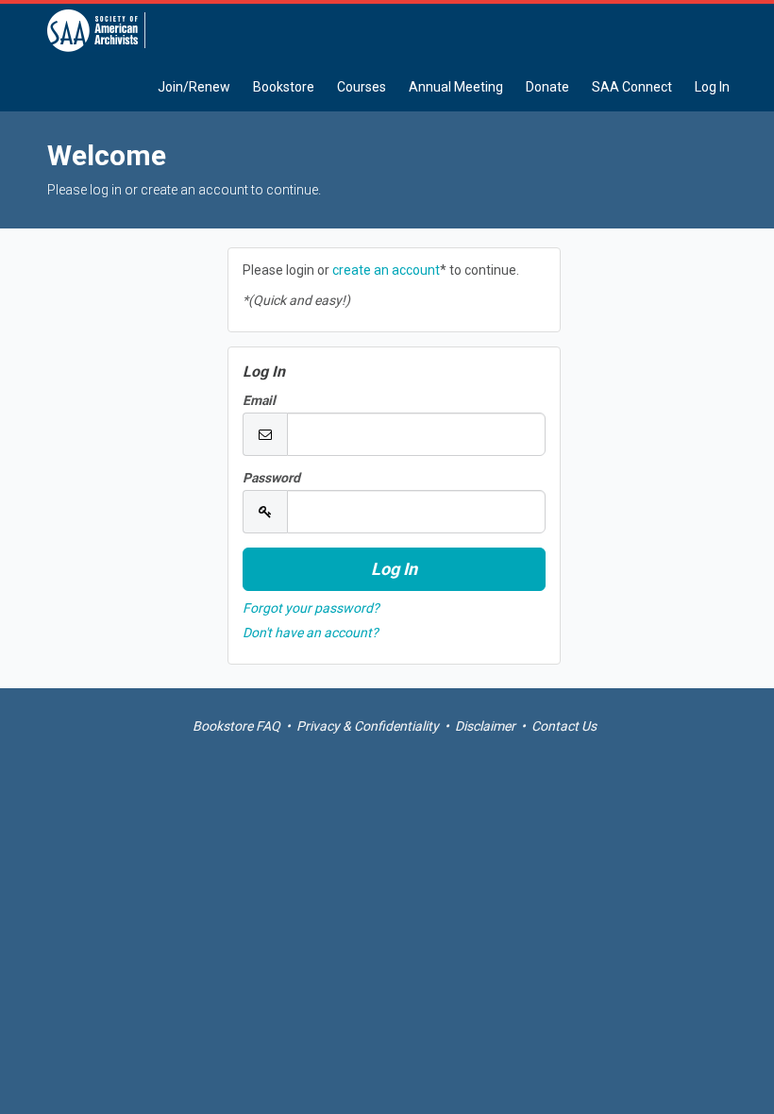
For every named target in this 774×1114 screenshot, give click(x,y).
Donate (547, 86)
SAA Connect (632, 86)
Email (259, 400)
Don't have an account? (311, 632)
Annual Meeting (456, 86)
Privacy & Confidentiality (367, 726)
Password (271, 477)
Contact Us (564, 726)
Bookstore (283, 86)
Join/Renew (194, 86)
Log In (712, 86)
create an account (386, 270)
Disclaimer (485, 726)
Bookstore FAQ (236, 726)
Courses (361, 86)
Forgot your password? (311, 608)
